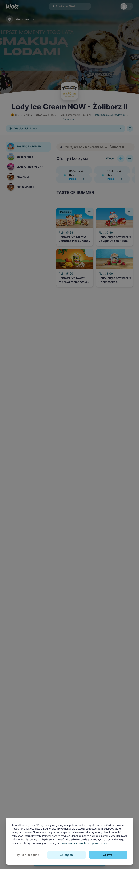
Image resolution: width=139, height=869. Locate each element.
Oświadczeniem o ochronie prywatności (83, 843)
